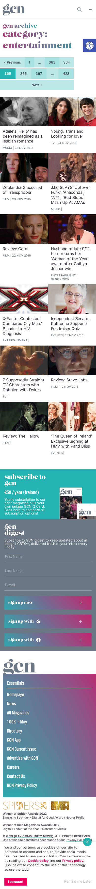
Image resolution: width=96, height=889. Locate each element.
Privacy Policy (76, 840)
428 (66, 73)
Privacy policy (72, 861)
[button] (89, 45)
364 (66, 62)
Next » (37, 85)
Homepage (15, 695)
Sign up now (20, 603)
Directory (14, 731)
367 (39, 73)
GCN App (14, 740)
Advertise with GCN (22, 758)
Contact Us (16, 776)
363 (52, 62)
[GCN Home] (14, 9)
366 (23, 73)
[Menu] (90, 9)
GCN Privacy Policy (22, 786)
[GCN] (20, 672)
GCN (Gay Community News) (29, 836)
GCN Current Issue (21, 749)
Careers (13, 767)
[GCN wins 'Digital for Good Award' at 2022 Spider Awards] (25, 806)
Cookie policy (38, 861)
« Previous (12, 62)
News (11, 704)
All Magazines (18, 713)
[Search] (80, 9)
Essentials (15, 683)
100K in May (17, 722)
